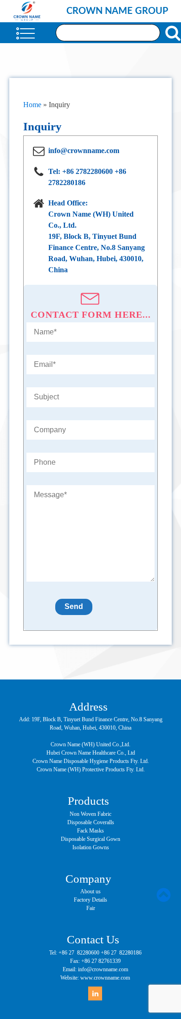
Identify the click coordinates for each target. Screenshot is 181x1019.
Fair (90, 908)
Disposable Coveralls (90, 822)
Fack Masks (90, 830)
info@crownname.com (83, 150)
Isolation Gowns (90, 847)
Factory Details (90, 900)
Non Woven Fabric (90, 814)
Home (32, 105)
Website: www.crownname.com (95, 977)
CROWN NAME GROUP (117, 11)
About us (90, 891)
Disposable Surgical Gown (90, 839)
